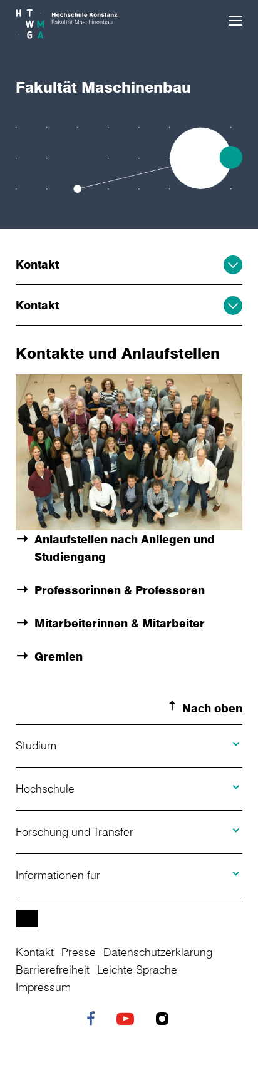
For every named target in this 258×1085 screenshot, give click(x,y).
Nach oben (212, 708)
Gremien (58, 656)
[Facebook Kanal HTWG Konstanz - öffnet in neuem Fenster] (94, 1020)
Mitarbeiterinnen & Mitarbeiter (119, 623)
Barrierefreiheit (53, 969)
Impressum (43, 987)
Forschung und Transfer (74, 831)
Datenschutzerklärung (157, 952)
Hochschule (45, 788)
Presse (78, 952)
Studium (36, 745)
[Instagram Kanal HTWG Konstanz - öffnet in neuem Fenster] (165, 1020)
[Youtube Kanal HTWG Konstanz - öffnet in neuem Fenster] (128, 1020)
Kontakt (37, 264)
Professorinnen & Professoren (119, 590)
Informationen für (58, 875)
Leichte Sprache (137, 969)
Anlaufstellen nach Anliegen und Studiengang (124, 547)
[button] (235, 21)
